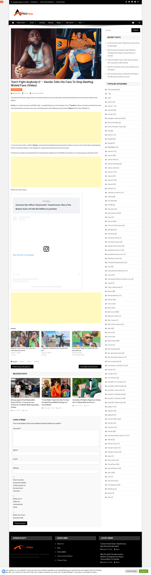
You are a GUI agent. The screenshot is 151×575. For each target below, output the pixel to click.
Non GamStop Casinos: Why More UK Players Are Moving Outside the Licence (123, 75)
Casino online (112, 168)
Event (32, 23)
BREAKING (111, 147)
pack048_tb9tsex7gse (115, 402)
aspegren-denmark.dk (115, 118)
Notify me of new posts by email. (19, 516)
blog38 (110, 143)
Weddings (111, 489)
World (110, 493)
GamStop (111, 234)
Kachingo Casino (113, 258)
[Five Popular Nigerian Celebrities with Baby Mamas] (86, 339)
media (110, 283)
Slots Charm (112, 460)
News (110, 328)
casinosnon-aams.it (114, 192)
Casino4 (110, 184)
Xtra (80, 23)
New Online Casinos (114, 324)
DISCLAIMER (61, 552)
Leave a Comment (37, 93)
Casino (110, 155)
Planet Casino (112, 444)
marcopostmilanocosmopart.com (119, 279)
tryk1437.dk (112, 481)
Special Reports (113, 468)
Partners (111, 423)
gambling (111, 230)
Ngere (60, 408)
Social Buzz (112, 464)
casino (110, 151)
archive (110, 102)
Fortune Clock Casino (115, 225)
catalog (110, 197)
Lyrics (110, 275)
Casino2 (110, 176)
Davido (13, 105)
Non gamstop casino (115, 353)
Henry (26, 93)
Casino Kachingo (113, 164)
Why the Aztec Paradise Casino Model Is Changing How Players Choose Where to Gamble (122, 53)
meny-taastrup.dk (114, 287)
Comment (17, 428)
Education (111, 209)
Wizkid (70, 108)
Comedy (42, 23)
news (109, 332)
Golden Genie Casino (115, 246)
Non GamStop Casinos (115, 357)
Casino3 (110, 180)
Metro (110, 291)
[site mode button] (134, 23)
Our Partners (112, 378)
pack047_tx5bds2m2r (115, 398)
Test (109, 477)
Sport (110, 472)
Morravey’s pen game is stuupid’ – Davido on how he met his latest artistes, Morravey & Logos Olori (23, 367)
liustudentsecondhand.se (116, 271)
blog (109, 131)
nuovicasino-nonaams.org (117, 365)
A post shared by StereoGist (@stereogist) (46, 286)
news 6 (110, 336)
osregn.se (111, 374)
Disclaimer (34, 2)
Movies (50, 23)
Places (110, 439)
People (110, 431)
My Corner (69, 23)
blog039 (110, 139)
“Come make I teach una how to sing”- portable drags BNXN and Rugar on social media (56, 402)
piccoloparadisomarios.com (117, 435)
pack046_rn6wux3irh (115, 390)
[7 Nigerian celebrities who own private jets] (55, 339)
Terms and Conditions (47, 2)
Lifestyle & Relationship (116, 262)
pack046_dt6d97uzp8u (116, 386)
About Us (60, 544)
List (109, 267)
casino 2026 (112, 159)
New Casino (112, 320)
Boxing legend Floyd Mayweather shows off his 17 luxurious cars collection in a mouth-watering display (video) (25, 403)
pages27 (111, 411)
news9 (110, 345)
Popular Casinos (113, 452)
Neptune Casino (113, 316)
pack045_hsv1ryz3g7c (115, 382)
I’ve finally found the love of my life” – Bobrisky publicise (90, 367)
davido (22, 361)
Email (15, 459)
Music (59, 23)
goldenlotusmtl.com (115, 250)
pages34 (111, 415)
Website (16, 468)
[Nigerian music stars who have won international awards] (25, 339)
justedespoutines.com (115, 254)
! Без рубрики (112, 89)
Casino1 (110, 172)
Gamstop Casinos (114, 242)
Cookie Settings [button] (131, 571)
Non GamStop (112, 349)
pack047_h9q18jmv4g (115, 394)
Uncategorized (113, 485)
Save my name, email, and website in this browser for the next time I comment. (19, 485)
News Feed (21, 23)
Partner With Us (113, 419)
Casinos (110, 188)
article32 (111, 110)
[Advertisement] (56, 127)
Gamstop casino (113, 238)
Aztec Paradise (113, 122)
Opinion (110, 369)
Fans (29, 361)
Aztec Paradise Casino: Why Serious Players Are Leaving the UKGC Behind (123, 61)
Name (15, 450)
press (110, 456)
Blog (58, 548)
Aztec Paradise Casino (115, 127)
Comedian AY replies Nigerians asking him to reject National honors (86, 401)
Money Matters (113, 295)
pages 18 (111, 407)
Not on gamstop (113, 361)
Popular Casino (113, 448)
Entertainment (16, 89)
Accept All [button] (143, 571)
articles (110, 114)
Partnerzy (111, 427)
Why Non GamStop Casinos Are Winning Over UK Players (123, 68)
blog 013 (111, 135)
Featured (111, 221)
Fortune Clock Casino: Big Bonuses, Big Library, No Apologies (124, 44)
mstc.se (110, 304)
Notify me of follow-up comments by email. (18, 503)
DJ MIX (110, 205)
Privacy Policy (60, 2)
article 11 (111, 106)
